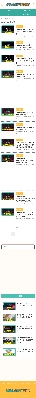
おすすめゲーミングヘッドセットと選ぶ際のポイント (25, 328)
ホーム (9, 10)
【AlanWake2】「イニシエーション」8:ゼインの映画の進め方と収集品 (25, 161)
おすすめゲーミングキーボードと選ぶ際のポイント (25, 317)
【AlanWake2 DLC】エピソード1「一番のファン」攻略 (25, 61)
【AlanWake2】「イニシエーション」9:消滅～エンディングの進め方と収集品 (25, 145)
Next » (18, 227)
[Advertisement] (18, 93)
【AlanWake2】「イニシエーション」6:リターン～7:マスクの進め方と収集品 (25, 199)
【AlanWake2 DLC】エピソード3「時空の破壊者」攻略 (25, 32)
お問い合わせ (27, 14)
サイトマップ (17, 383)
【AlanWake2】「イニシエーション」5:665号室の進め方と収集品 (25, 214)
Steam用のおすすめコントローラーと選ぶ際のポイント (25, 340)
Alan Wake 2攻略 (30, 36)
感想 (9, 14)
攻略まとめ (27, 10)
